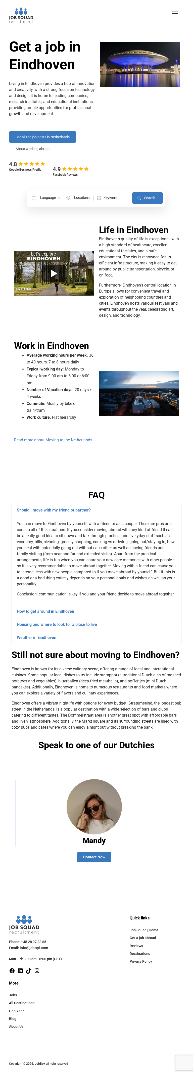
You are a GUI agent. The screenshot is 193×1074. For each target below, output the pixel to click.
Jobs (13, 995)
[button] (175, 11)
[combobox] (50, 198)
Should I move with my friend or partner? (54, 510)
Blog (12, 1019)
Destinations (140, 954)
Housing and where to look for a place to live (57, 624)
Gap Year (16, 1011)
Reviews (136, 946)
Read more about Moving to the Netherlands (53, 440)
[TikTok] (29, 970)
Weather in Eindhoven (36, 637)
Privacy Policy (141, 961)
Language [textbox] (48, 198)
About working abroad (33, 149)
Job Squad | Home (144, 930)
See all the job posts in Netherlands (43, 137)
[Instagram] (37, 970)
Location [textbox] (81, 198)
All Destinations (21, 1003)
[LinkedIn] (20, 970)
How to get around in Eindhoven (45, 611)
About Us (16, 1026)
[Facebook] (12, 970)
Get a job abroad (143, 938)
